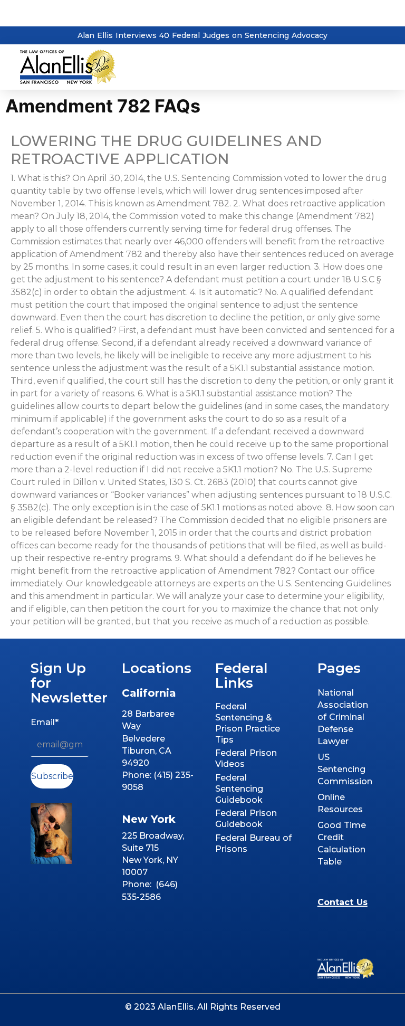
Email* (45, 722)
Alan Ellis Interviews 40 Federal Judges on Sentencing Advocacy (202, 35)
